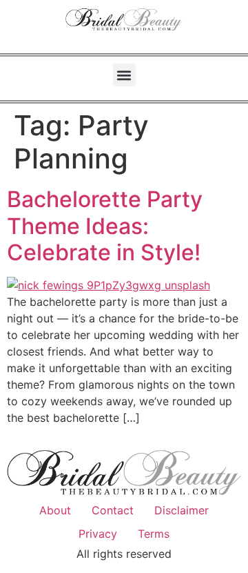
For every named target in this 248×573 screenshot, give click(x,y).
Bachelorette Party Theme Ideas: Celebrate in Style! (105, 226)
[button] (124, 75)
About (55, 510)
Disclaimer (181, 510)
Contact (113, 510)
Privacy (98, 534)
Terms (153, 534)
